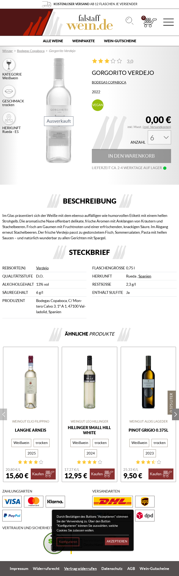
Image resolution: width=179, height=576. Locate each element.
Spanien (144, 276)
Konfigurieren (68, 542)
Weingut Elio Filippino (30, 421)
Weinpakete (83, 41)
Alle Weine (53, 41)
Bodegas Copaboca (31, 51)
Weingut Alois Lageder (148, 421)
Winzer (7, 51)
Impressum (19, 568)
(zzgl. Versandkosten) (157, 127)
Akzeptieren (117, 541)
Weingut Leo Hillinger (89, 421)
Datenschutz (112, 568)
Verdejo (42, 268)
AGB (131, 568)
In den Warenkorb (131, 156)
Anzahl (138, 142)
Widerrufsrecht (46, 568)
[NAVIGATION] (168, 23)
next (175, 414)
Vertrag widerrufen (80, 568)
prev (3, 414)
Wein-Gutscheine (120, 41)
